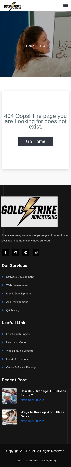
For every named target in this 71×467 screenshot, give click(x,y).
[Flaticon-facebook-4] (5, 252)
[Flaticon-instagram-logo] (36, 252)
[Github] (15, 252)
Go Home (35, 141)
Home (30, 46)
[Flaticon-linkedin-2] (25, 252)
